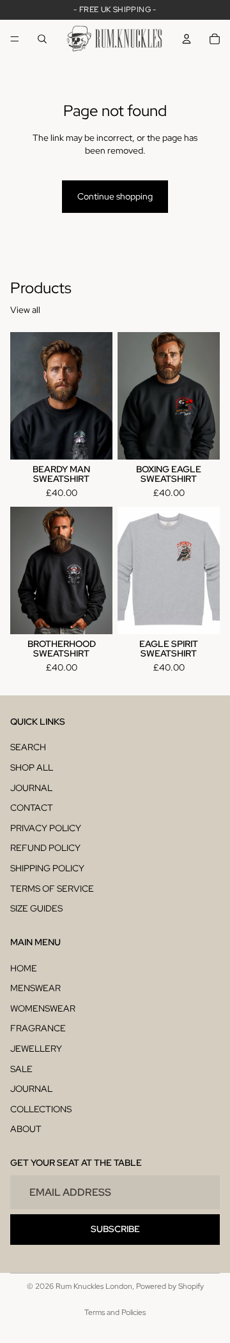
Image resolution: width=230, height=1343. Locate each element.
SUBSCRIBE (115, 1229)
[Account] (186, 39)
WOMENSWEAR (42, 1008)
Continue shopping (115, 196)
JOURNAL (31, 788)
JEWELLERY (36, 1048)
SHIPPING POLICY (47, 868)
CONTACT (31, 807)
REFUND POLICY (45, 847)
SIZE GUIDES (36, 908)
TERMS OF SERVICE (52, 888)
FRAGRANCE (38, 1028)
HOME (23, 968)
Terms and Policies (115, 1312)
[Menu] (14, 39)
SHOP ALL (31, 767)
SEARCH (28, 747)
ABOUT (26, 1129)
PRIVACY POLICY (45, 828)
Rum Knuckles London (94, 1286)
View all (25, 310)
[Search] (42, 39)
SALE (21, 1069)
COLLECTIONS (41, 1109)
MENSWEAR (35, 988)
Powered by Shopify (170, 1286)
